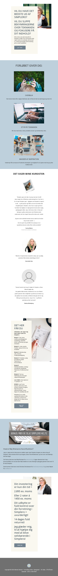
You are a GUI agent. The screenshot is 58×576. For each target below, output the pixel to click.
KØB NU (19, 545)
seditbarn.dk (8, 468)
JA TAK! (19, 47)
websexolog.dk (30, 459)
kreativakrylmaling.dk (38, 466)
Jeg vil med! (21, 406)
